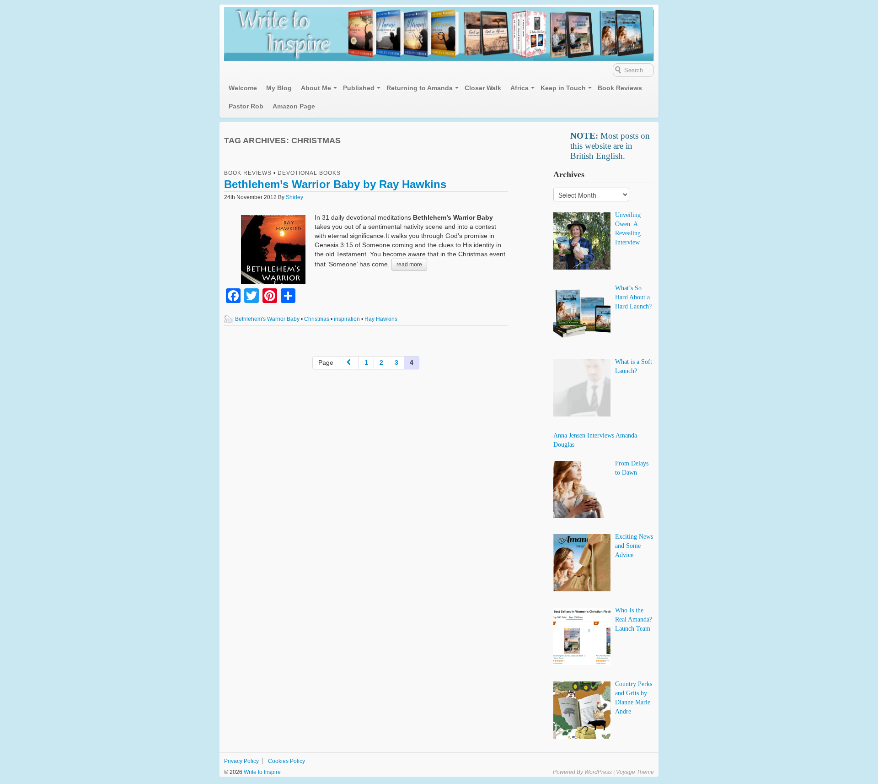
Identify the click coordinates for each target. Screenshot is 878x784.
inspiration (347, 319)
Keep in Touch (563, 88)
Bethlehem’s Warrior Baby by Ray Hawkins (335, 184)
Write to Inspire (261, 772)
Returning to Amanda (419, 88)
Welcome (243, 88)
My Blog (279, 88)
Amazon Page (294, 106)
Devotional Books (309, 173)
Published (359, 88)
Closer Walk (483, 88)
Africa (519, 88)
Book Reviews (620, 88)
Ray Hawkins (380, 319)
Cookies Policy (286, 761)
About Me (316, 88)
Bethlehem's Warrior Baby (267, 319)
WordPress (598, 772)
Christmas (316, 319)
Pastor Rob (246, 106)
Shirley (294, 197)
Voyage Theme (635, 772)
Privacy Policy (241, 761)
